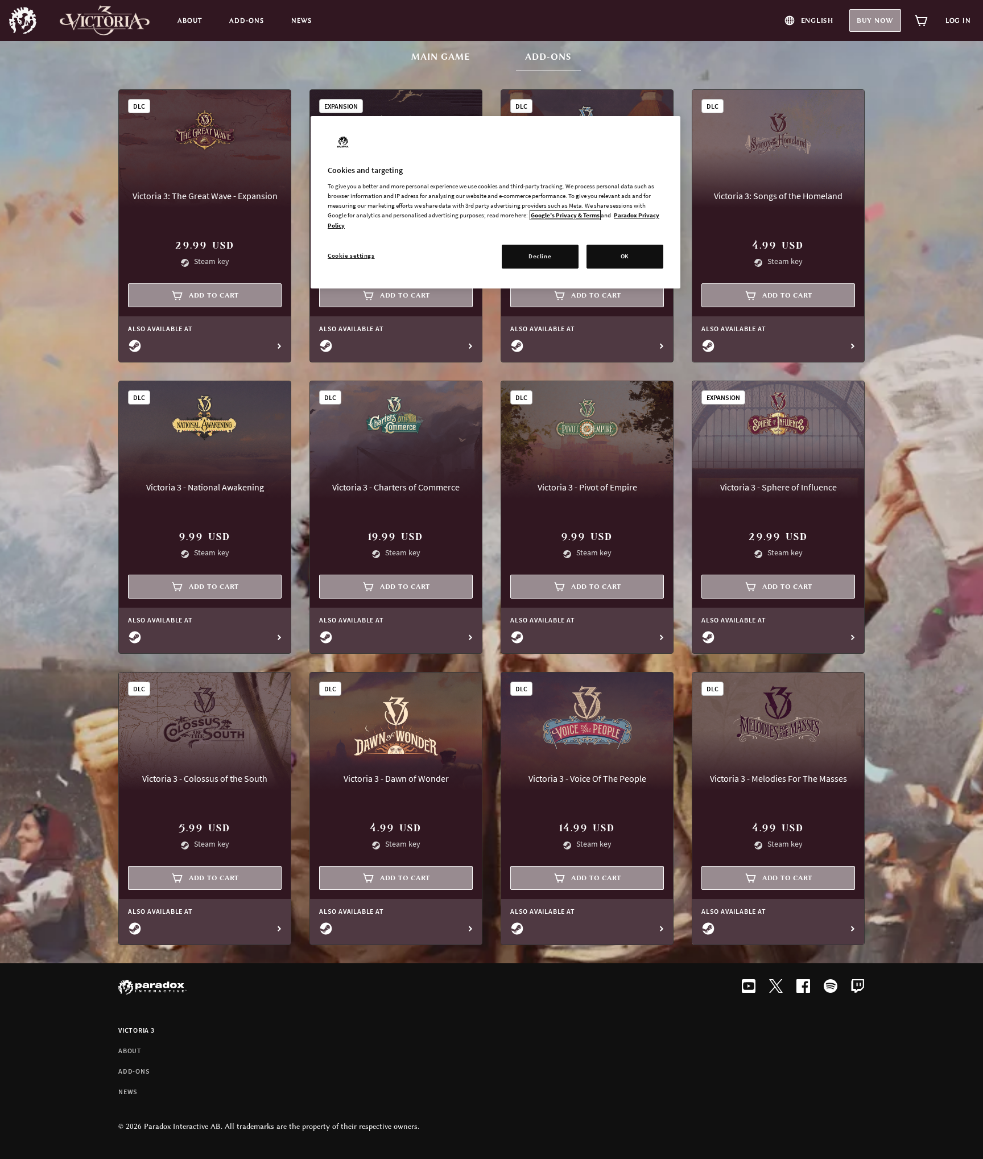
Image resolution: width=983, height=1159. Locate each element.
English (817, 20)
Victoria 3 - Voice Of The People (587, 778)
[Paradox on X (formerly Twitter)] (776, 987)
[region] (495, 202)
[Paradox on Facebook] (803, 987)
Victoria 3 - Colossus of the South (204, 778)
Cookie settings (351, 255)
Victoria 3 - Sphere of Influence (778, 487)
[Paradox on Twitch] (858, 987)
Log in (958, 20)
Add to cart (214, 295)
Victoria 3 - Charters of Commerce (396, 487)
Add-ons (553, 57)
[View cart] (921, 20)
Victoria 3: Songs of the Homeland (778, 195)
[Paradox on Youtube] (748, 987)
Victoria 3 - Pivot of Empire (587, 487)
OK (625, 256)
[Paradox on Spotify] (830, 987)
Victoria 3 (136, 1030)
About (130, 1050)
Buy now (875, 20)
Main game (440, 57)
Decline (539, 256)
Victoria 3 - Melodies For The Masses (778, 778)
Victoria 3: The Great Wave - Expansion (205, 195)
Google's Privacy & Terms (565, 215)
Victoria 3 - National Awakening (205, 487)
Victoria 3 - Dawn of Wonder (396, 778)
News (128, 1091)
